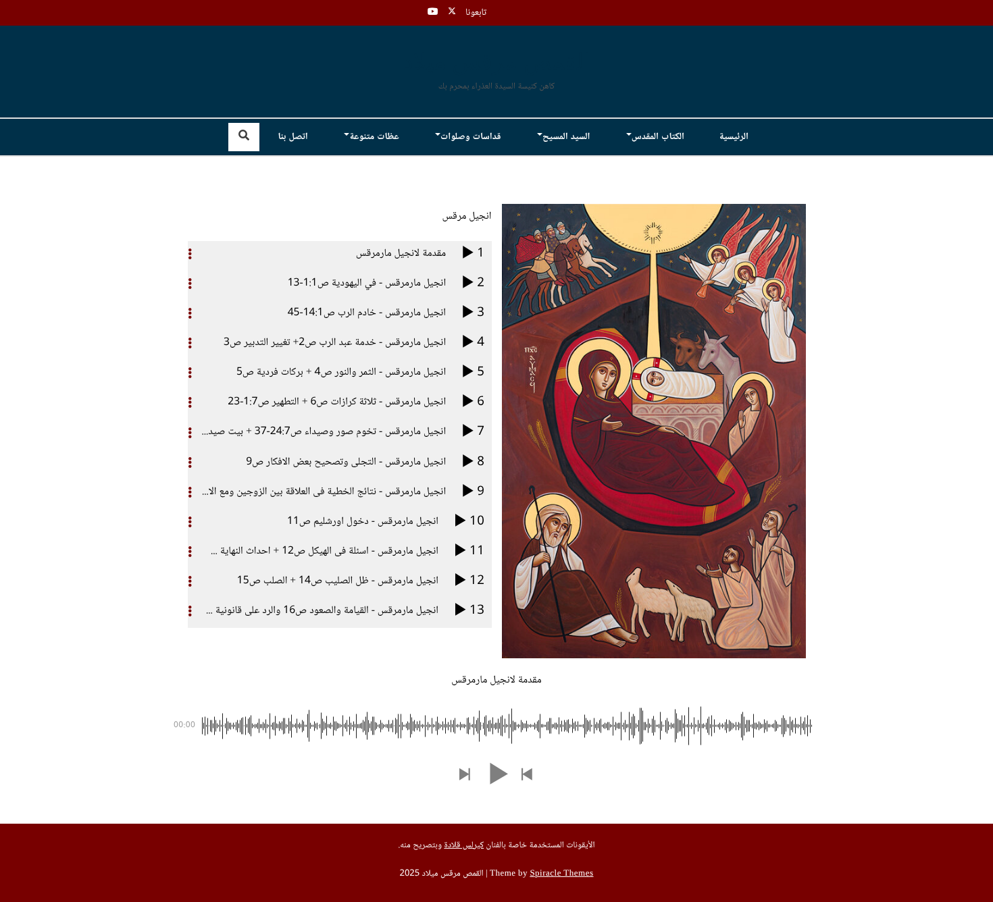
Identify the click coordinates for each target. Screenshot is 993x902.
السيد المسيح (566, 137)
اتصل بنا (292, 137)
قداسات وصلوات (470, 137)
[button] (527, 775)
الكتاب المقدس (658, 137)
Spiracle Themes (561, 874)
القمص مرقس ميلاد (496, 63)
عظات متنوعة (374, 137)
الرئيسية (733, 137)
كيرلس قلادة (464, 846)
